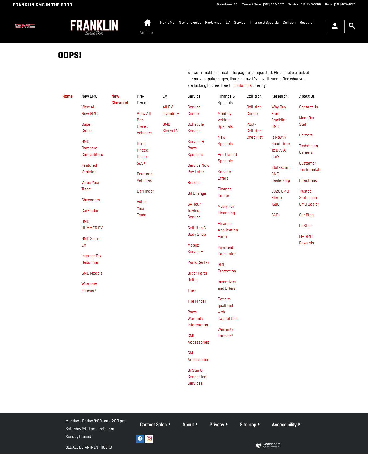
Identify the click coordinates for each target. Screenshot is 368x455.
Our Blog (306, 215)
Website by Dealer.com (268, 445)
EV (228, 22)
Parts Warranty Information (198, 319)
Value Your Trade (142, 209)
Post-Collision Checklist (255, 131)
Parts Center (198, 262)
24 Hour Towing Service (194, 211)
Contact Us (308, 107)
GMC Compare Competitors (92, 148)
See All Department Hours (89, 447)
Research (307, 22)
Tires (192, 290)
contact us (242, 85)
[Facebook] (140, 439)
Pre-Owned (213, 22)
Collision (289, 22)
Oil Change (197, 193)
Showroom (90, 200)
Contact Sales (153, 424)
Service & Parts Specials (196, 148)
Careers (306, 135)
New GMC (167, 22)
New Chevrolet (190, 22)
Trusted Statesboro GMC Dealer (309, 198)
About (188, 424)
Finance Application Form (228, 230)
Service (239, 22)
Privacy (217, 424)
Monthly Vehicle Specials (225, 120)
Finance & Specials (264, 22)
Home (67, 96)
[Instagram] (149, 439)
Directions (308, 180)
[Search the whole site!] (352, 26)
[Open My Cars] (333, 26)
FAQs (275, 215)
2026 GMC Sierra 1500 (280, 198)
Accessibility (284, 424)
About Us (146, 32)
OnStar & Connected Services (197, 377)
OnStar (305, 225)
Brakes (193, 182)
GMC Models (91, 273)
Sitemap (248, 424)
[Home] (28, 26)
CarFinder (89, 210)
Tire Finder (197, 301)
